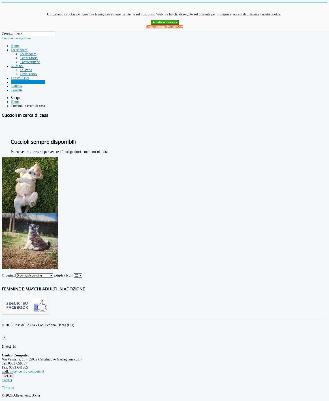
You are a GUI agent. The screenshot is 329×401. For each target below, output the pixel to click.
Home (15, 46)
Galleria (16, 86)
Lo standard (19, 50)
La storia (26, 70)
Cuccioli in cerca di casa (28, 82)
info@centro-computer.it (27, 371)
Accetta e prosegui (164, 22)
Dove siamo (28, 74)
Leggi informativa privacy (164, 26)
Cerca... (7, 34)
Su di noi (17, 66)
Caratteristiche (30, 62)
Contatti (16, 90)
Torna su (8, 388)
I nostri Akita (20, 78)
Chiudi (8, 375)
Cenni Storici (29, 58)
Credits (7, 380)
